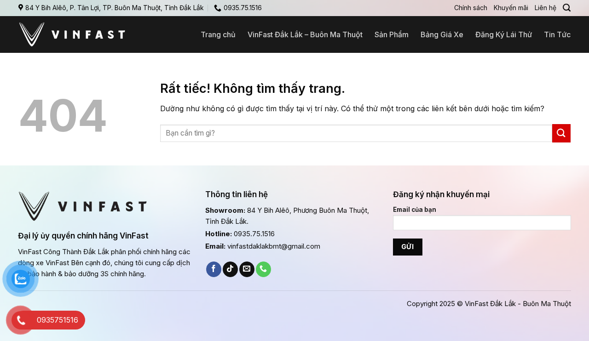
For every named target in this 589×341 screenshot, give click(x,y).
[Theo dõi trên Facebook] (213, 269)
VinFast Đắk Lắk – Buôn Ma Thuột (305, 34)
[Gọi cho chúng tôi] (263, 269)
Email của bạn (414, 209)
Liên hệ (545, 7)
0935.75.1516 (254, 233)
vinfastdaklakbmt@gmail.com (273, 246)
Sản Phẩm (392, 34)
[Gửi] (561, 133)
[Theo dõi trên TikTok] (230, 269)
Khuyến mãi (511, 7)
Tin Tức (557, 34)
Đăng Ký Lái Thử (503, 34)
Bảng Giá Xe (442, 34)
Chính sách (470, 7)
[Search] (567, 8)
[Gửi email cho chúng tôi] (246, 269)
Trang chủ (218, 34)
